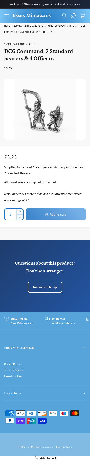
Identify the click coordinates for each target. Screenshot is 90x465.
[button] (6, 15)
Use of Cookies (13, 376)
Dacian (73, 25)
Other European (56, 25)
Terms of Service (14, 370)
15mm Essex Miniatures (19, 44)
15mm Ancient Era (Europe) (29, 25)
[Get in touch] (73, 15)
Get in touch (42, 287)
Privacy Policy (12, 364)
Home (7, 25)
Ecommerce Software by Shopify (57, 447)
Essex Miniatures (33, 447)
